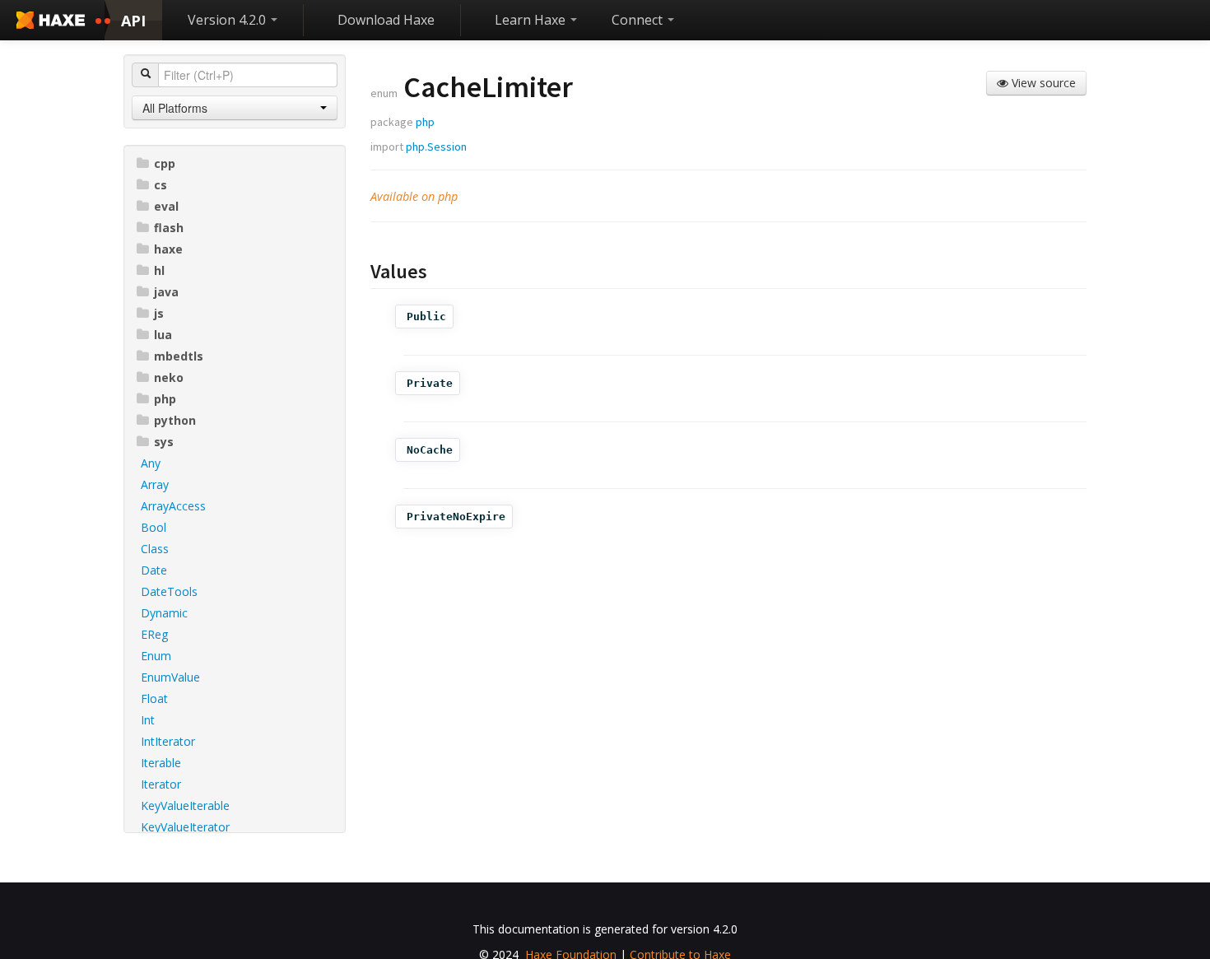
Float (154, 698)
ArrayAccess (173, 506)
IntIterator (168, 741)
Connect (639, 20)
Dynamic (164, 613)
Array (155, 484)
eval (166, 206)
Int (148, 720)
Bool (153, 527)
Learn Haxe (532, 20)
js (159, 313)
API (133, 20)
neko (169, 377)
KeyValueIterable (185, 805)
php (165, 399)
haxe (168, 249)
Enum (156, 655)
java (166, 292)
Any (151, 463)
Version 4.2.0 (228, 20)
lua (163, 334)
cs (160, 185)
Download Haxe (386, 20)
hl (159, 270)
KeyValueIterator (185, 827)
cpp (164, 163)
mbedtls (178, 356)
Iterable (161, 762)
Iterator (161, 784)
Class (155, 548)
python (175, 420)
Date (154, 570)
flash (169, 227)
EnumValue (170, 677)
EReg (154, 634)
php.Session (436, 146)
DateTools (169, 591)
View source (1042, 83)
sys (164, 441)
